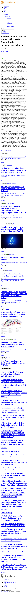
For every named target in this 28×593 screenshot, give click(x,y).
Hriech (7, 288)
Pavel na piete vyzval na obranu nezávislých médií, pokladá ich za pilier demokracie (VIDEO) (13, 170)
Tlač (5, 11)
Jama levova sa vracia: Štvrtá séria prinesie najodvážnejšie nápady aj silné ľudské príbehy (12, 229)
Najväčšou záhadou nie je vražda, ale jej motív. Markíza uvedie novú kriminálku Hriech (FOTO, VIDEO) (14, 295)
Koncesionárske (10, 23)
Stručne (8, 24)
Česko (8, 22)
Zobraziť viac (4, 509)
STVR (7, 309)
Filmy (8, 20)
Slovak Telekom (10, 203)
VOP (5, 583)
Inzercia (5, 581)
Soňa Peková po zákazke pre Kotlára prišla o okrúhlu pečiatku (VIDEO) (13, 363)
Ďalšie (5, 16)
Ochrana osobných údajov (10, 582)
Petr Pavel (9, 165)
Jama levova (16, 223)
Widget (5, 586)
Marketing (9, 18)
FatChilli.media (4, 591)
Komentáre (6, 6)
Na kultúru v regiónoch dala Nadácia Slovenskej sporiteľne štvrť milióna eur (12, 345)
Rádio (5, 10)
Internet (5, 12)
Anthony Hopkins (11, 183)
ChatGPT (11, 254)
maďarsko (9, 270)
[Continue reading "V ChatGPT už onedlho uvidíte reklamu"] (12, 247)
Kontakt (5, 585)
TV (4, 8)
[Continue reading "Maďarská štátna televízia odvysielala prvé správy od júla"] (14, 264)
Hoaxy (5, 7)
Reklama (6, 14)
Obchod (8, 19)
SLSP (14, 339)
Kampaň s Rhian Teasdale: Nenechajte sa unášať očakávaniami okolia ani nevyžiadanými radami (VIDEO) (13, 210)
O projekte (6, 579)
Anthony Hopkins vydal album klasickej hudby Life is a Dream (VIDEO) (13, 189)
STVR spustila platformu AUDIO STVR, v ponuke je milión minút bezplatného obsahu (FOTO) (13, 314)
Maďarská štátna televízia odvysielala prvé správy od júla (12, 275)
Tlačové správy (10, 26)
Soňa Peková (9, 357)
